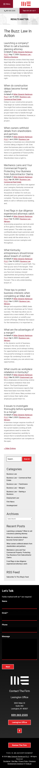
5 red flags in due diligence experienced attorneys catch (19, 212)
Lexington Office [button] (19, 722)
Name (4, 601)
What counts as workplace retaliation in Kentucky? (18, 371)
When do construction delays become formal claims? (16, 88)
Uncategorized (12, 505)
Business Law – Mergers (16, 488)
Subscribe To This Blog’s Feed (18, 577)
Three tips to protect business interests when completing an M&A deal (17, 293)
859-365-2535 (10, 11)
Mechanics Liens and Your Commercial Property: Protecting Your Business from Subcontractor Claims (18, 170)
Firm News (10, 502)
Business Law (24, 139)
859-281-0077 (31, 11)
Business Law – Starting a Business (16, 493)
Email (5, 613)
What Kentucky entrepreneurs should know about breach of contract (18, 253)
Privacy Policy (23, 761)
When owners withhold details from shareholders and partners (17, 131)
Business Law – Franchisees (17, 484)
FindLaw (28, 764)
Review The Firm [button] (19, 745)
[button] (6, 4)
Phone (4, 625)
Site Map (15, 761)
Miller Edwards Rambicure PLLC (18, 757)
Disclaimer (6, 761)
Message (6, 636)
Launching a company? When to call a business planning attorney (16, 46)
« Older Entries (10, 448)
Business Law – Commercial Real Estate (19, 479)
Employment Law (26, 377)
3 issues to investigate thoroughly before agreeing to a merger (18, 409)
